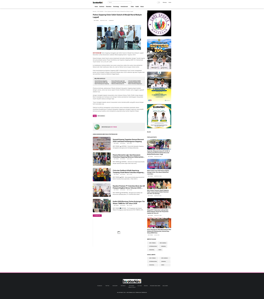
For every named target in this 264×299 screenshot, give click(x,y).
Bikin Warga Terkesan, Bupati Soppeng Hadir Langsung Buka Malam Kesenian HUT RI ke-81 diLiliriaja (158, 192)
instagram (131, 285)
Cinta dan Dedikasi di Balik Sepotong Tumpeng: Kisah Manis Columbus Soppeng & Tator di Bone (135, 82)
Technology (116, 6)
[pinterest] (102, 119)
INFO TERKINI (152, 242)
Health (137, 6)
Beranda (94, 11)
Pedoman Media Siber (155, 285)
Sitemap (165, 2)
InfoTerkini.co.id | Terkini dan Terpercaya (137, 292)
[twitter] (161, 7)
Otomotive (108, 6)
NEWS (160, 249)
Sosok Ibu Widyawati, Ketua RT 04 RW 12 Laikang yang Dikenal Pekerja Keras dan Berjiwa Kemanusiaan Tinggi (158, 152)
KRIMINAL (163, 246)
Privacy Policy (132, 287)
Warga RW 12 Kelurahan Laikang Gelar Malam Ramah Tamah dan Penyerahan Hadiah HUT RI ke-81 (157, 211)
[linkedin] (105, 119)
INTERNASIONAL (153, 246)
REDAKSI (146, 285)
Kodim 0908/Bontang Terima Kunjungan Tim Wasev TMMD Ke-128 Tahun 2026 (129, 202)
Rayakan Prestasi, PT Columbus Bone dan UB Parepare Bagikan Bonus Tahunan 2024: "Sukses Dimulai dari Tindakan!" (129, 187)
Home (96, 6)
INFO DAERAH (100, 11)
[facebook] (159, 7)
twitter (107, 285)
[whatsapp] (163, 7)
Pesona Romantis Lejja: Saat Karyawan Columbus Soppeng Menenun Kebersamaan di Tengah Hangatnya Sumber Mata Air (119, 82)
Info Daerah (152, 147)
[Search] (130, 2)
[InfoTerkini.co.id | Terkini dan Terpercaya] (98, 3)
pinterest (123, 285)
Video (132, 6)
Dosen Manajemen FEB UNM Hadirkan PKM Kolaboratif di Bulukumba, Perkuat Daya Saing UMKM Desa (159, 231)
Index (170, 2)
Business (101, 6)
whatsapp (115, 285)
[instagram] (168, 7)
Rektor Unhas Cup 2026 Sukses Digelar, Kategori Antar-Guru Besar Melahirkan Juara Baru (158, 172)
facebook (99, 285)
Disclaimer (165, 285)
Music (142, 6)
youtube (139, 285)
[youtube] (170, 7)
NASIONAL (151, 249)
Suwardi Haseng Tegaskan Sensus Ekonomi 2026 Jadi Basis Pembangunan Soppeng (102, 82)
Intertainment (124, 6)
